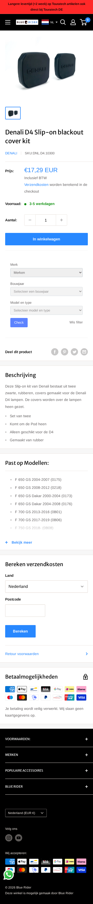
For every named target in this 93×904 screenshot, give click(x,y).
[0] (83, 22)
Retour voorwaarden (22, 654)
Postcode (13, 599)
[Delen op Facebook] (54, 351)
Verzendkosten (36, 185)
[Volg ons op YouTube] (18, 837)
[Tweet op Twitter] (74, 351)
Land (9, 575)
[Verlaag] (30, 220)
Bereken (20, 631)
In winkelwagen (46, 239)
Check (19, 322)
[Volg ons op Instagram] (8, 837)
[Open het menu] (7, 22)
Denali (11, 153)
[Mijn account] (73, 22)
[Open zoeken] (63, 22)
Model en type (21, 303)
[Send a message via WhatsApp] (9, 875)
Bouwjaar (17, 284)
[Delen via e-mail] (84, 351)
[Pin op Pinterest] (64, 351)
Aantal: (11, 220)
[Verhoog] (61, 220)
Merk (14, 265)
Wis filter (76, 322)
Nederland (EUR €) (21, 813)
